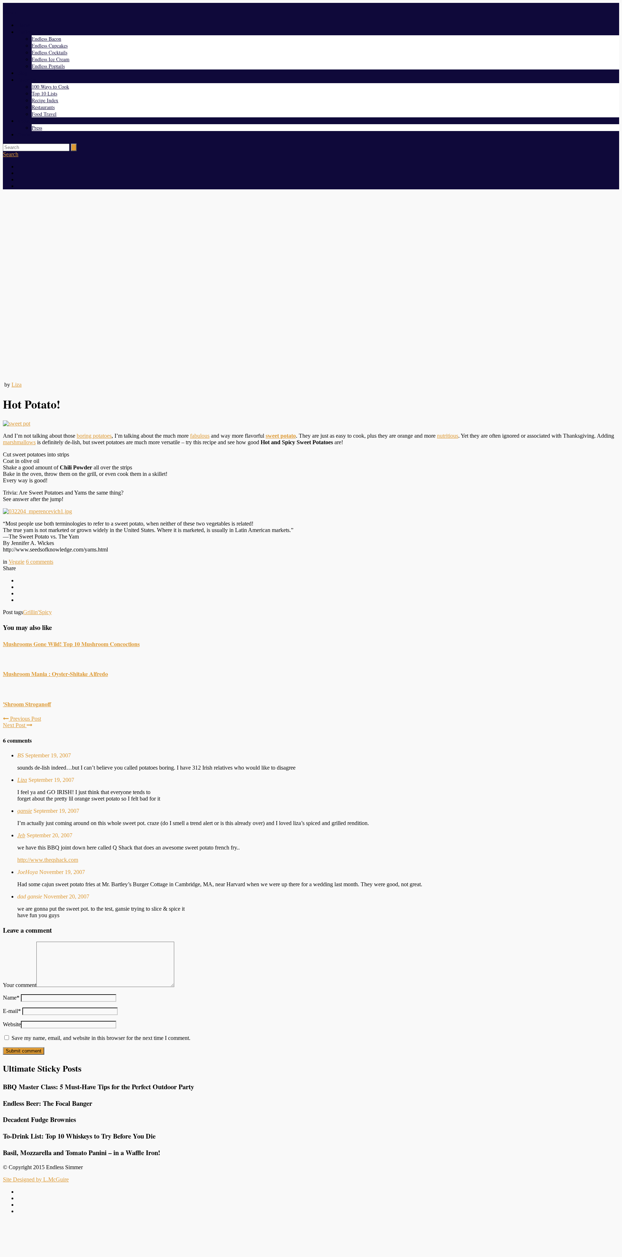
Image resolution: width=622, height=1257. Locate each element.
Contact (25, 134)
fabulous (199, 436)
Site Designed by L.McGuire (36, 1179)
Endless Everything (37, 31)
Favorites (26, 79)
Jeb (21, 835)
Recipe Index (45, 100)
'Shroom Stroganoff (27, 704)
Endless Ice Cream (50, 59)
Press (37, 127)
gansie (24, 811)
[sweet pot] (16, 423)
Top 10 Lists (44, 93)
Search (10, 154)
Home (23, 25)
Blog (22, 72)
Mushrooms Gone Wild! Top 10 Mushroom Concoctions (71, 644)
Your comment (19, 985)
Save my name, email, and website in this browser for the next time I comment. (101, 1038)
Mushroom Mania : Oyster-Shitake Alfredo (55, 674)
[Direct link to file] (37, 511)
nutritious (447, 436)
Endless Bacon (46, 38)
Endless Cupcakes (50, 45)
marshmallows (19, 442)
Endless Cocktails (49, 52)
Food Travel (44, 114)
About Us (27, 120)
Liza (17, 385)
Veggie (16, 562)
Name (11, 998)
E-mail (12, 1011)
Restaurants (43, 107)
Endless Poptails (48, 66)
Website (12, 1024)
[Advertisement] (311, 1236)
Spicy (45, 612)
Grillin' (31, 612)
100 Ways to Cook (50, 86)
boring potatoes (94, 436)
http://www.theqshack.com (47, 860)
